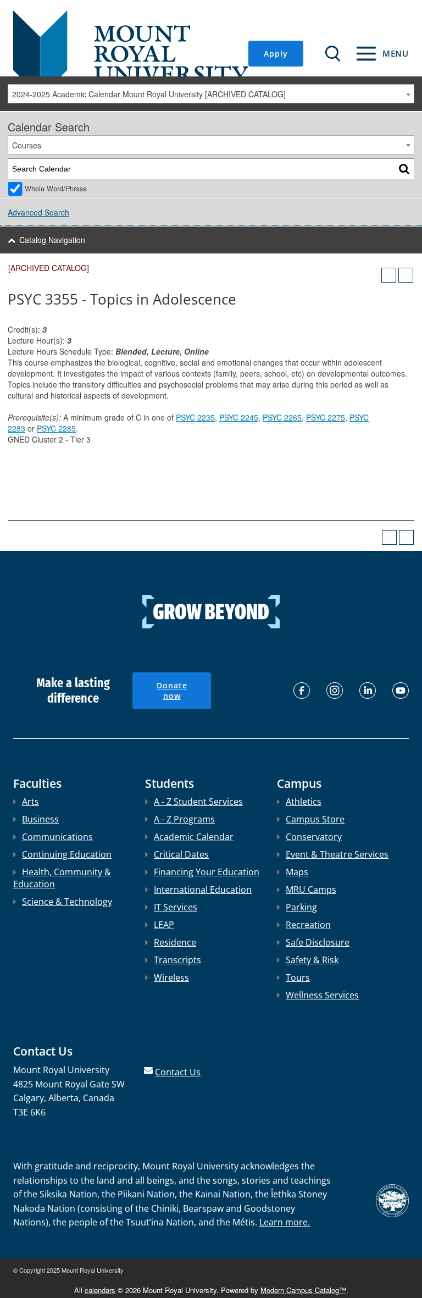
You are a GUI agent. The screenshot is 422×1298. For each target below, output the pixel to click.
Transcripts (177, 960)
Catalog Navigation (52, 239)
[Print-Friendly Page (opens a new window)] (388, 275)
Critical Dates (181, 854)
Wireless (171, 977)
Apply (276, 53)
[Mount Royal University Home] (130, 53)
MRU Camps (311, 889)
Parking (301, 907)
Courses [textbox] (26, 145)
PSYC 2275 (325, 417)
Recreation (308, 925)
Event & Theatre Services (337, 854)
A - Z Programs (184, 819)
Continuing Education (67, 854)
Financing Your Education (206, 872)
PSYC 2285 (56, 428)
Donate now (172, 691)
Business (40, 819)
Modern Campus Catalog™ (303, 1290)
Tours (298, 977)
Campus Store (315, 819)
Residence (175, 942)
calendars (100, 1290)
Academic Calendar (194, 837)
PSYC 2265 (282, 417)
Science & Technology (67, 902)
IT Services (175, 907)
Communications (57, 837)
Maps (297, 872)
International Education (203, 889)
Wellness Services (322, 995)
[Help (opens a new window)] (405, 275)
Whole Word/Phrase (56, 189)
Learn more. (284, 1222)
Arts (30, 802)
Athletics (303, 802)
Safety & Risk (312, 960)
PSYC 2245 (238, 417)
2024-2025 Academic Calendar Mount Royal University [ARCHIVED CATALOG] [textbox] (149, 94)
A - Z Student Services (198, 802)
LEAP (164, 925)
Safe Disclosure (317, 942)
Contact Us (178, 1072)
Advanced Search (38, 212)
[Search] (404, 169)
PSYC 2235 (195, 417)
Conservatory (314, 837)
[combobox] (211, 93)
